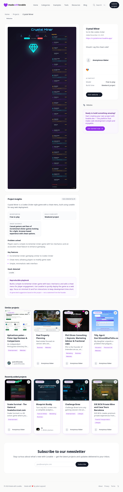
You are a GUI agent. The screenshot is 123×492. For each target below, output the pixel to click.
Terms (113, 486)
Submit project (114, 5)
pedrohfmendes (19, 364)
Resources (76, 5)
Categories (45, 5)
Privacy (106, 486)
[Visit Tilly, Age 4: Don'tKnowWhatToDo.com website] (115, 313)
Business (40, 347)
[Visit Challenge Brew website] (86, 382)
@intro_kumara (48, 430)
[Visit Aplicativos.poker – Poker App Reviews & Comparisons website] (28, 313)
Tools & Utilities (42, 414)
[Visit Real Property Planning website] (57, 313)
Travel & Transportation (102, 419)
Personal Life (108, 347)
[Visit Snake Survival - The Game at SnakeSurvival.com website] (28, 382)
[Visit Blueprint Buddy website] (57, 382)
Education (98, 347)
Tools (66, 5)
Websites (9, 18)
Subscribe (82, 464)
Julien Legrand (40, 486)
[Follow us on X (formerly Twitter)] (118, 486)
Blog (85, 5)
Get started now (93, 128)
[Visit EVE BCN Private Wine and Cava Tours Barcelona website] (115, 382)
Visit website (94, 94)
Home (35, 5)
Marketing (69, 353)
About (100, 486)
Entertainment (12, 350)
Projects (16, 14)
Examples (57, 5)
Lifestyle (80, 414)
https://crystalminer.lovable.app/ (99, 38)
